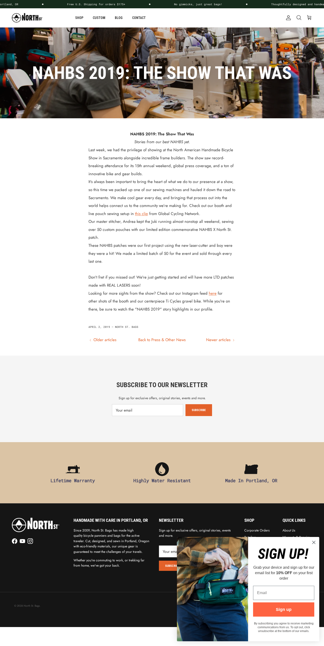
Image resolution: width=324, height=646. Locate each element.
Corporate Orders (257, 530)
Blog (119, 18)
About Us (288, 530)
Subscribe (199, 410)
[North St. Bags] (27, 18)
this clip (141, 213)
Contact (139, 18)
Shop (79, 18)
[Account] (287, 18)
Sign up (284, 609)
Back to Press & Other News (162, 340)
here (213, 293)
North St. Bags (32, 606)
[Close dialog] (313, 542)
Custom (99, 18)
